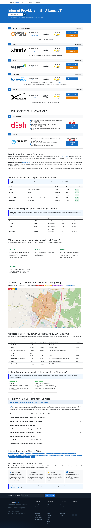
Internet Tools (62, 506)
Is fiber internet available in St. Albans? (22, 425)
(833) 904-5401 (72, 32)
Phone (33, 51)
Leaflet (55, 327)
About (73, 504)
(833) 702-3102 (72, 144)
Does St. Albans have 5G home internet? (22, 436)
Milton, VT (22, 453)
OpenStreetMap (63, 327)
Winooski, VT (67, 455)
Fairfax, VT (17, 453)
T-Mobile (48, 517)
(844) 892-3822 (72, 127)
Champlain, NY (31, 455)
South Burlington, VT (20, 457)
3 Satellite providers (70, 285)
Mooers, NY (28, 457)
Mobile (37, 34)
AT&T (48, 509)
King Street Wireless (16, 353)
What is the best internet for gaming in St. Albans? (26, 432)
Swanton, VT (11, 453)
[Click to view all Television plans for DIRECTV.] (19, 142)
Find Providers (50, 495)
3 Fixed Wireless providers (58, 285)
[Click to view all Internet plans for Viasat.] (18, 66)
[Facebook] (73, 515)
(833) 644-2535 (72, 79)
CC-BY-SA (72, 327)
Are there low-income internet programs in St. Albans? (27, 429)
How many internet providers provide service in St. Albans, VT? (30, 414)
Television (35, 50)
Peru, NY (33, 457)
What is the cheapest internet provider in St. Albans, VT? (28, 418)
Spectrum (49, 511)
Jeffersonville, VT (59, 453)
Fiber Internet (37, 506)
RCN (48, 519)
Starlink (11, 192)
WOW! (48, 521)
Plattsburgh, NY (12, 455)
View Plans (72, 35)
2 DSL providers (48, 285)
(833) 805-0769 (72, 64)
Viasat (10, 195)
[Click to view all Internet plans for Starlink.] (18, 96)
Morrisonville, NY (12, 457)
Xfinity (10, 189)
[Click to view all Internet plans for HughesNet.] (18, 79)
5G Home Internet (34, 35)
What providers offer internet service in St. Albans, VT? (27, 444)
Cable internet (65, 156)
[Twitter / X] (76, 515)
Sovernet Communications (18, 364)
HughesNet (12, 200)
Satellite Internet (38, 517)
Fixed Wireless (31, 34)
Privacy (9, 515)
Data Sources (62, 511)
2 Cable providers (40, 285)
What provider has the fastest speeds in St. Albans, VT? (27, 421)
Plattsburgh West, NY (60, 455)
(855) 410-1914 (72, 48)
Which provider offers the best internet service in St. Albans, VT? (30, 402)
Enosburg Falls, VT (35, 453)
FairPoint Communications (18, 350)
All (15, 289)
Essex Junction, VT (44, 455)
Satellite (32, 67)
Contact (73, 509)
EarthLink (49, 504)
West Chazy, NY (24, 455)
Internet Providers (38, 504)
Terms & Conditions (15, 515)
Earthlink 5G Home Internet (15, 198)
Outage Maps (62, 513)
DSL (13, 289)
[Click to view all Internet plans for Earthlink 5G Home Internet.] (18, 34)
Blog (61, 504)
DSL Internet (37, 513)
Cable (30, 50)
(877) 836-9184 (72, 94)
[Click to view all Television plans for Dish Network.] (19, 124)
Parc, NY (17, 455)
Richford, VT (79, 455)
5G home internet (26, 162)
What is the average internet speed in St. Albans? (25, 440)
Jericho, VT (37, 455)
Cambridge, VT (28, 453)
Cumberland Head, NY (50, 453)
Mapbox (79, 327)
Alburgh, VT (42, 453)
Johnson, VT (73, 455)
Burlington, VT (51, 455)
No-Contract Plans (38, 519)
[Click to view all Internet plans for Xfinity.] (18, 50)
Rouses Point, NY (72, 453)
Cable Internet (38, 511)
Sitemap (61, 515)
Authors (73, 506)
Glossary (62, 509)
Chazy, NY (66, 453)
